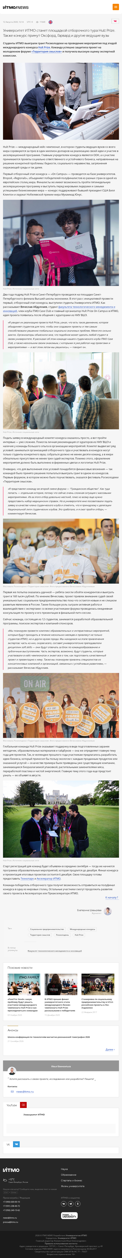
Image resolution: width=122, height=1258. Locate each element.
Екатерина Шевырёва (89, 910)
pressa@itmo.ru (10, 1222)
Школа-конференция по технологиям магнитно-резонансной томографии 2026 (49, 1037)
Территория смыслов (40, 935)
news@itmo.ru (25, 1091)
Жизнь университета (72, 1186)
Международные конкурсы (82, 929)
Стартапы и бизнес (71, 1180)
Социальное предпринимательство (47, 929)
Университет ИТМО (34, 1114)
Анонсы (13, 1030)
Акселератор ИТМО (49, 878)
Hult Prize (79, 935)
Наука (64, 1169)
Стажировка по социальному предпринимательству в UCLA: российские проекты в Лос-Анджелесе (97, 1003)
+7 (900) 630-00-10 (11, 1201)
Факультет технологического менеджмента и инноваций (55, 951)
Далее (109, 1049)
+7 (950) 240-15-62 (11, 1210)
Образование (68, 1174)
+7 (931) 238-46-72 (11, 1205)
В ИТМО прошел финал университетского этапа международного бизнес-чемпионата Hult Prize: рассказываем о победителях (60, 1005)
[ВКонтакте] (115, 21)
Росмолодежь (62, 935)
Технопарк (27, 878)
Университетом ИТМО (76, 1235)
